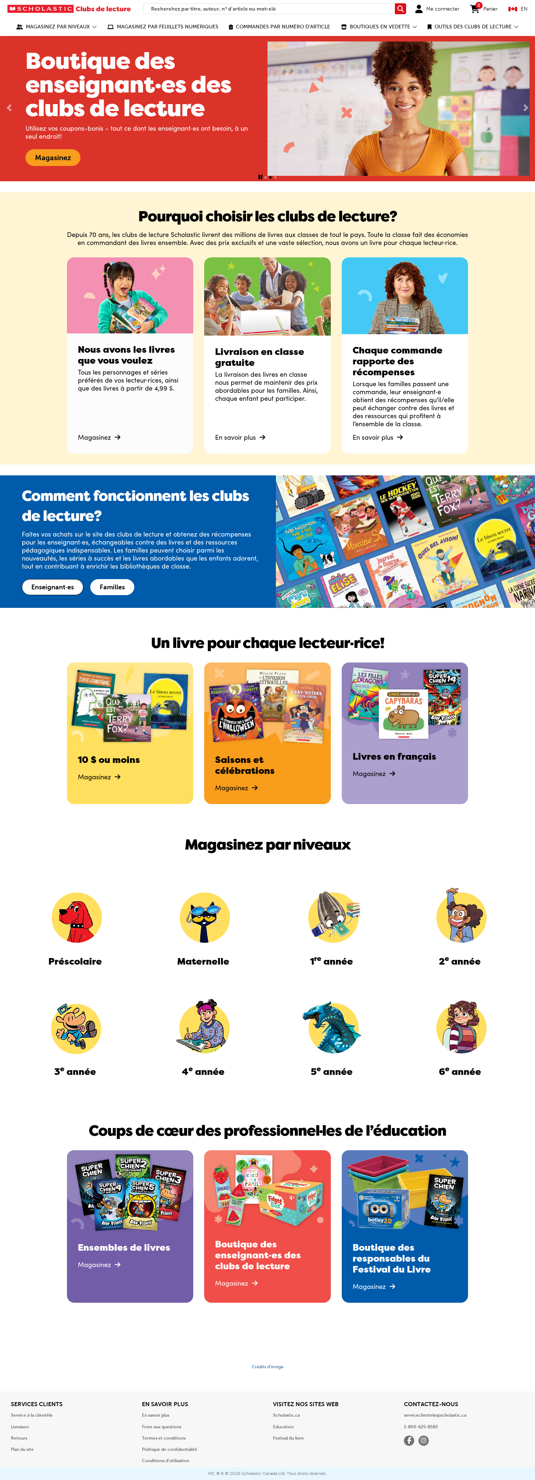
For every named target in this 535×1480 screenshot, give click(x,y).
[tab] (265, 177)
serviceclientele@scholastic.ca (435, 1415)
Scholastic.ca (286, 1415)
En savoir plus (236, 437)
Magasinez (95, 437)
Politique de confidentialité (169, 1449)
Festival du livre (288, 1438)
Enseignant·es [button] (52, 587)
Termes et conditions (164, 1438)
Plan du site (22, 1449)
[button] (56, 26)
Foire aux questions (161, 1426)
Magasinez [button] (53, 158)
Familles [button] (112, 587)
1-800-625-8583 (421, 1426)
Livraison (20, 1426)
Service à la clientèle (32, 1415)
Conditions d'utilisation (165, 1460)
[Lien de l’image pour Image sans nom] (75, 915)
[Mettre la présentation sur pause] (260, 177)
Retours (19, 1438)
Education (283, 1426)
